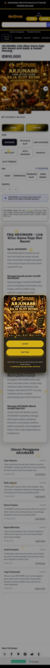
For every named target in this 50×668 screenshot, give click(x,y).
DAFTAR (25, 352)
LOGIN (25, 344)
